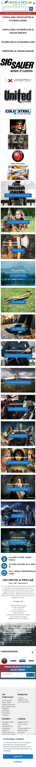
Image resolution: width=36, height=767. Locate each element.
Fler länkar (21, 732)
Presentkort (6, 713)
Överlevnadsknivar (24, 728)
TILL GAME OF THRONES (18, 489)
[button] (32, 652)
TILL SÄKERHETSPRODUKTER (18, 356)
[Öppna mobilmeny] (2, 3)
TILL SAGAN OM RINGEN (18, 462)
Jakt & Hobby (22, 724)
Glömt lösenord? (23, 702)
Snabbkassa (6, 728)
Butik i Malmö (7, 702)
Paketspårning (7, 726)
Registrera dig (23, 700)
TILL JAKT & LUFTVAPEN (18, 222)
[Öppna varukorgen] (34, 3)
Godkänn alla (18, 756)
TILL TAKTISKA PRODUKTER (18, 382)
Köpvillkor (5, 724)
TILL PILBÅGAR (18, 302)
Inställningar (18, 762)
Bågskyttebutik (23, 722)
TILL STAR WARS (18, 543)
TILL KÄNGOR (18, 329)
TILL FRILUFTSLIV (18, 275)
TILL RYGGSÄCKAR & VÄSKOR (18, 195)
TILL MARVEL (18, 516)
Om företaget (7, 700)
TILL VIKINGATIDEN (18, 436)
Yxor (19, 726)
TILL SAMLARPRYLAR (18, 409)
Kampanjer (6, 711)
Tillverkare (5, 715)
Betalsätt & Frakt (8, 722)
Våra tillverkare (23, 730)
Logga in (21, 698)
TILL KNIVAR (18, 250)
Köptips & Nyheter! (8, 704)
